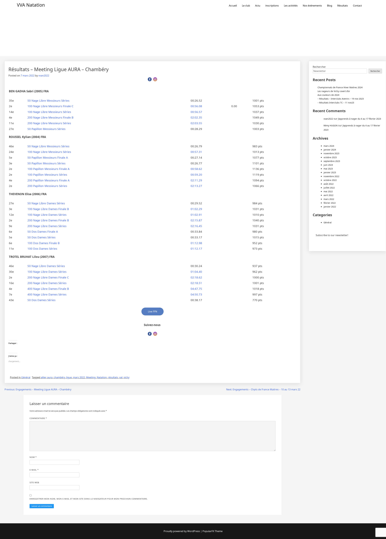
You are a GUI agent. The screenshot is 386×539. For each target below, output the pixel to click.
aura (49, 377)
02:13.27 (196, 186)
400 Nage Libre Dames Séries (46, 294)
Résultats (342, 5)
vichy (126, 377)
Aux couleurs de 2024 (328, 94)
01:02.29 (196, 209)
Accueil (233, 5)
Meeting (91, 377)
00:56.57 (196, 112)
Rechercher (319, 66)
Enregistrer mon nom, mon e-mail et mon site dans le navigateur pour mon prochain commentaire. (89, 498)
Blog (329, 5)
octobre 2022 (330, 180)
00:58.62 (196, 169)
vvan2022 (43, 75)
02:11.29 (196, 180)
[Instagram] (155, 79)
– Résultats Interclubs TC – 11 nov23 (336, 102)
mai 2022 (328, 191)
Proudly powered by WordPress (182, 531)
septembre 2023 (332, 161)
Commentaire (38, 418)
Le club (246, 5)
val (120, 377)
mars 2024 (329, 145)
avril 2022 (328, 195)
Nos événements (312, 5)
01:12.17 (196, 248)
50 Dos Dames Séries (41, 237)
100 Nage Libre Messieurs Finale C (50, 106)
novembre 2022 (331, 176)
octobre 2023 (330, 157)
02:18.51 (196, 283)
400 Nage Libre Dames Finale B (48, 289)
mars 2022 (79, 377)
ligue (69, 377)
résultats (113, 377)
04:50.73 (196, 294)
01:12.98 (196, 243)
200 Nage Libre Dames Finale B (48, 220)
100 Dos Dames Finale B (43, 243)
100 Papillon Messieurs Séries (47, 174)
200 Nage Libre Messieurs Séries (49, 123)
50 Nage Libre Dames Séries (46, 203)
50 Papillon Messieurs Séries (46, 129)
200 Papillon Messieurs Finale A (48, 180)
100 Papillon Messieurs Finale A (48, 169)
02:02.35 (196, 117)
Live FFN (152, 311)
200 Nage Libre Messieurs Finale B (50, 117)
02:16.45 (196, 226)
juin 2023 (328, 164)
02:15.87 (196, 220)
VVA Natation (31, 5)
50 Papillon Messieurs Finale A (47, 157)
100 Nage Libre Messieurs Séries (49, 112)
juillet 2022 (329, 187)
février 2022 (330, 202)
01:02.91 (196, 215)
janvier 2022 (330, 206)
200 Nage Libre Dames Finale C (48, 277)
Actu (257, 5)
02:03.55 (196, 123)
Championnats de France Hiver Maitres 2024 (340, 87)
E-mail (34, 469)
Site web (34, 482)
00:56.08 (196, 106)
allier (43, 377)
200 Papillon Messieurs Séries (47, 186)
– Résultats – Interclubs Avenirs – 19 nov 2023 (341, 98)
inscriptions (272, 5)
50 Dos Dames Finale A (42, 231)
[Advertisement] (193, 34)
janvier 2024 (330, 149)
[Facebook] (149, 79)
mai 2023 (328, 168)
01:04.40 (196, 271)
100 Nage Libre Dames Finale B (48, 209)
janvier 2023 (330, 172)
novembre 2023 (331, 153)
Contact (357, 5)
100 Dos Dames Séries (42, 248)
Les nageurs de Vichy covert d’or (334, 91)
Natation (102, 377)
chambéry (59, 377)
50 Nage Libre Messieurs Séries (48, 100)
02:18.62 (196, 277)
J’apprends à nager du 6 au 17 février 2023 (359, 118)
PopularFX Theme (212, 531)
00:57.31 (196, 152)
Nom (33, 457)
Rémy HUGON (331, 125)
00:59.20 (196, 174)
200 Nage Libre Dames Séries (46, 226)
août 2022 (329, 183)
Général (25, 377)
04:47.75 (196, 289)
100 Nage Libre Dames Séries (46, 215)
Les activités (291, 5)
